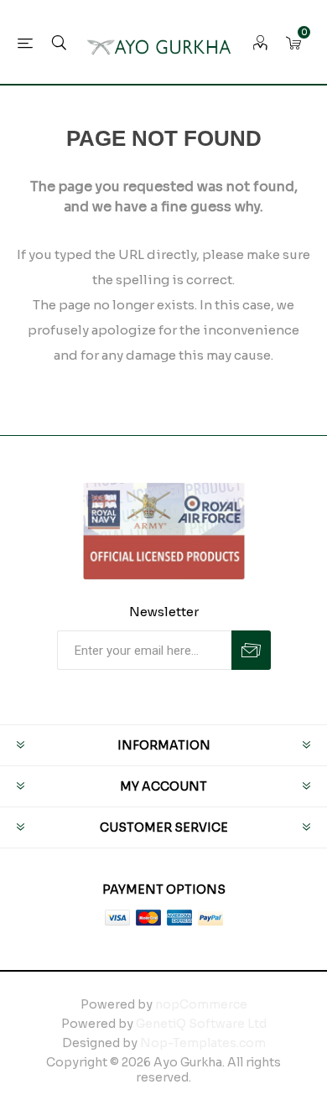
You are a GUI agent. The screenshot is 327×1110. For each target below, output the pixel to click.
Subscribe (251, 650)
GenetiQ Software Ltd (201, 1023)
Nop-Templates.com (203, 1042)
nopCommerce (201, 1004)
